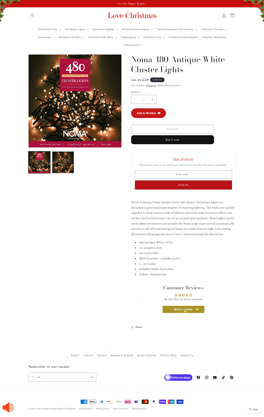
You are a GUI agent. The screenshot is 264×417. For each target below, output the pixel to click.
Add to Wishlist (146, 113)
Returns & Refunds (121, 355)
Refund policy (85, 408)
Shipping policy (139, 408)
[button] (32, 15)
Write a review (183, 309)
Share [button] (138, 327)
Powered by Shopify (66, 408)
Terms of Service (147, 355)
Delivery (102, 355)
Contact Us (186, 355)
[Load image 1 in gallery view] (39, 162)
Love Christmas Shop (46, 408)
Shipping (151, 85)
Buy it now (173, 140)
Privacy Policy (168, 355)
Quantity (136, 92)
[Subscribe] (92, 377)
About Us (88, 355)
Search (75, 355)
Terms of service (120, 408)
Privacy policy (102, 408)
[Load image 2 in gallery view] (63, 162)
